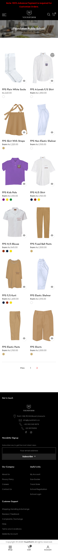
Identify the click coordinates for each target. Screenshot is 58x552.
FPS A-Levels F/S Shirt (42, 89)
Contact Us (7, 489)
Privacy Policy (8, 479)
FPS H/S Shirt (37, 192)
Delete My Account (10, 534)
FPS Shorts (36, 347)
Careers (5, 484)
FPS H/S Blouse (10, 244)
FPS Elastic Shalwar (40, 295)
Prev (22, 368)
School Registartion (38, 489)
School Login (35, 494)
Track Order (35, 484)
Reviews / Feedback (10, 514)
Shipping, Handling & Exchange (15, 509)
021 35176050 (31, 428)
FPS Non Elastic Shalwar (43, 141)
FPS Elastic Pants (11, 347)
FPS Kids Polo (9, 192)
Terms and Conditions (12, 529)
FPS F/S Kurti (9, 295)
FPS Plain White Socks (14, 89)
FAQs (4, 524)
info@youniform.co (31, 420)
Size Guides (35, 479)
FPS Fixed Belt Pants (41, 244)
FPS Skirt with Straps (13, 141)
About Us (6, 474)
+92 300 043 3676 (31, 424)
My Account (35, 474)
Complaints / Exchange (12, 519)
